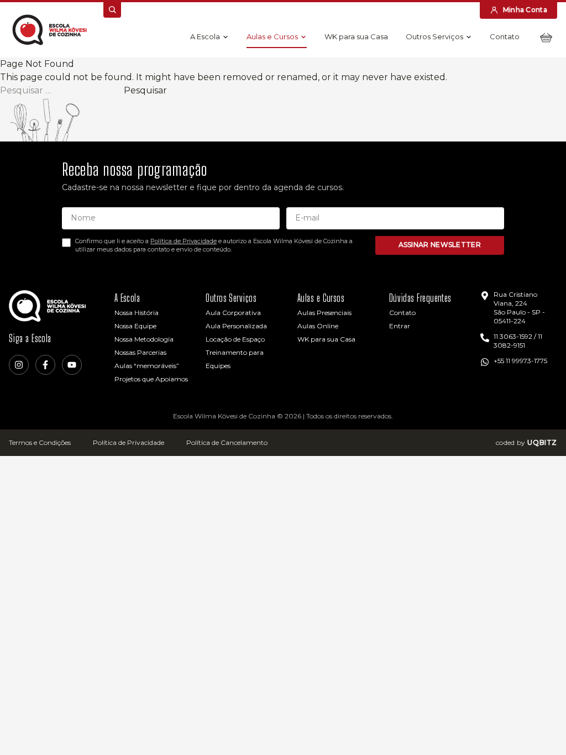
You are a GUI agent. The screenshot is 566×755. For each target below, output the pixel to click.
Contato (505, 36)
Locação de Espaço (235, 339)
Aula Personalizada (236, 326)
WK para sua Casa (356, 36)
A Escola (205, 36)
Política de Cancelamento (227, 442)
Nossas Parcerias (140, 352)
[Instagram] (19, 365)
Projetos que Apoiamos (151, 379)
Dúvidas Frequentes (420, 298)
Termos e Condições (40, 442)
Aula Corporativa (233, 312)
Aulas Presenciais (324, 312)
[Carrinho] (546, 38)
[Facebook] (45, 365)
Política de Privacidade (183, 241)
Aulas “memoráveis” (146, 365)
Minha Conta (525, 10)
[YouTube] (72, 365)
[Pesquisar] (112, 10)
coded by (526, 442)
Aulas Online (317, 326)
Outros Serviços (434, 36)
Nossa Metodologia (144, 339)
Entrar (399, 326)
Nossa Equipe (135, 326)
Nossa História (136, 312)
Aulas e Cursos (272, 36)
